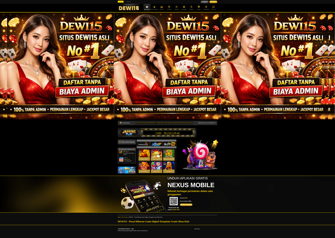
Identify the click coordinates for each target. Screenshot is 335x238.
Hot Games (154, 9)
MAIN (144, 155)
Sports (176, 9)
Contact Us (128, 1)
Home (119, 217)
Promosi (206, 9)
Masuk (205, 2)
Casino (169, 9)
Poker (191, 9)
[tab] (143, 144)
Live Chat (121, 1)
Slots (162, 9)
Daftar (213, 2)
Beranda (147, 9)
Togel (199, 9)
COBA (144, 151)
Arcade (183, 9)
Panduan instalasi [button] (186, 204)
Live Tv (213, 9)
